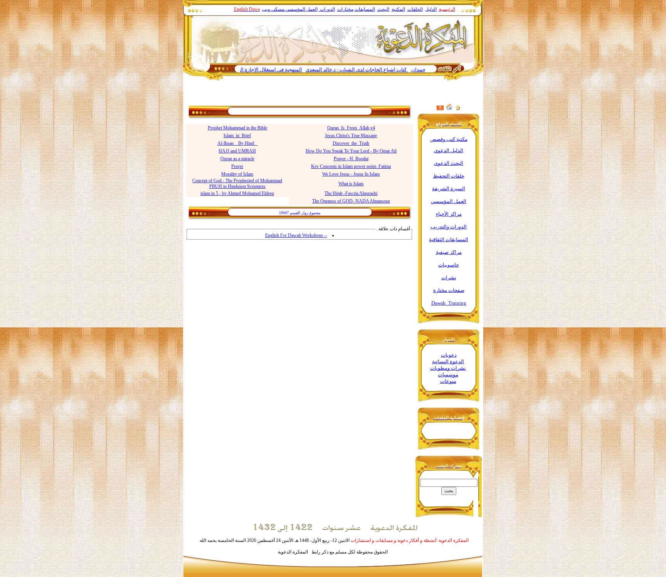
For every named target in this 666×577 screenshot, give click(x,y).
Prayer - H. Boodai (351, 158)
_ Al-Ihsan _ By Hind (237, 143)
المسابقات (365, 9)
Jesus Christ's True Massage (351, 135)
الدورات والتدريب (449, 227)
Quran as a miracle (237, 158)
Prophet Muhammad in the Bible (237, 128)
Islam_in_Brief (237, 135)
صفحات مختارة (448, 290)
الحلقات (415, 9)
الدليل (431, 9)
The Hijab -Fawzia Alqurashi (351, 193)
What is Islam (350, 183)
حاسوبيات (448, 265)
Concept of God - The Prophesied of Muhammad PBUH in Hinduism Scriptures (237, 183)
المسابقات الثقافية (448, 239)
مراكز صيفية (449, 252)
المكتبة (398, 9)
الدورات (327, 9)
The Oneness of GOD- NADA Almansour (351, 201)
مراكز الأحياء (449, 214)
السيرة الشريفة (448, 188)
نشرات (448, 277)
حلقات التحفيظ (448, 176)
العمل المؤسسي (302, 9)
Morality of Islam (237, 174)
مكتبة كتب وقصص (449, 139)
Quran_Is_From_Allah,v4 (351, 128)
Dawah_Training (448, 303)
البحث (383, 9)
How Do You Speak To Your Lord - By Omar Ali (351, 151)
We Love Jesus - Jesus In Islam (351, 174)
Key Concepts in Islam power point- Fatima (351, 166)
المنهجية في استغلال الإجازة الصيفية (281, 69)
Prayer (237, 166)
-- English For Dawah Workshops (296, 235)
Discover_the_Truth (351, 143)
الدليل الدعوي (448, 150)
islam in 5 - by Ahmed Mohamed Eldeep (237, 193)
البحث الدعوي (448, 163)
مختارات (345, 9)
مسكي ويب (273, 9)
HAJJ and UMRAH (237, 151)
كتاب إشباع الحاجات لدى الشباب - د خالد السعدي (373, 69)
